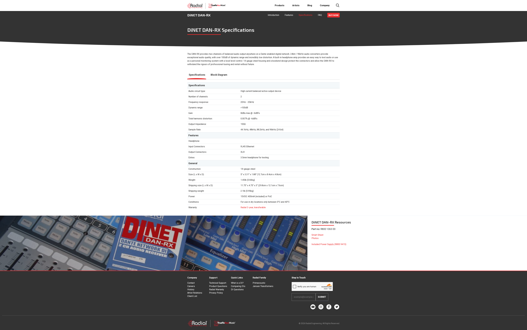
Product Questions (218, 286)
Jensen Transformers (263, 286)
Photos (315, 238)
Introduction (273, 15)
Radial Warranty (216, 289)
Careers (191, 286)
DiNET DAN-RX (199, 15)
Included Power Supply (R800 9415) (329, 244)
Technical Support (217, 283)
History (190, 289)
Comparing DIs (238, 286)
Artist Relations (194, 293)
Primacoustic (259, 283)
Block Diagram (219, 74)
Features (289, 15)
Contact (191, 283)
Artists (295, 5)
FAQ (320, 15)
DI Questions (237, 289)
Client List (192, 296)
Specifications (305, 15)
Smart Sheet (317, 235)
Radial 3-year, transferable (253, 207)
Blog (309, 5)
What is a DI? (237, 283)
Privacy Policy (216, 293)
